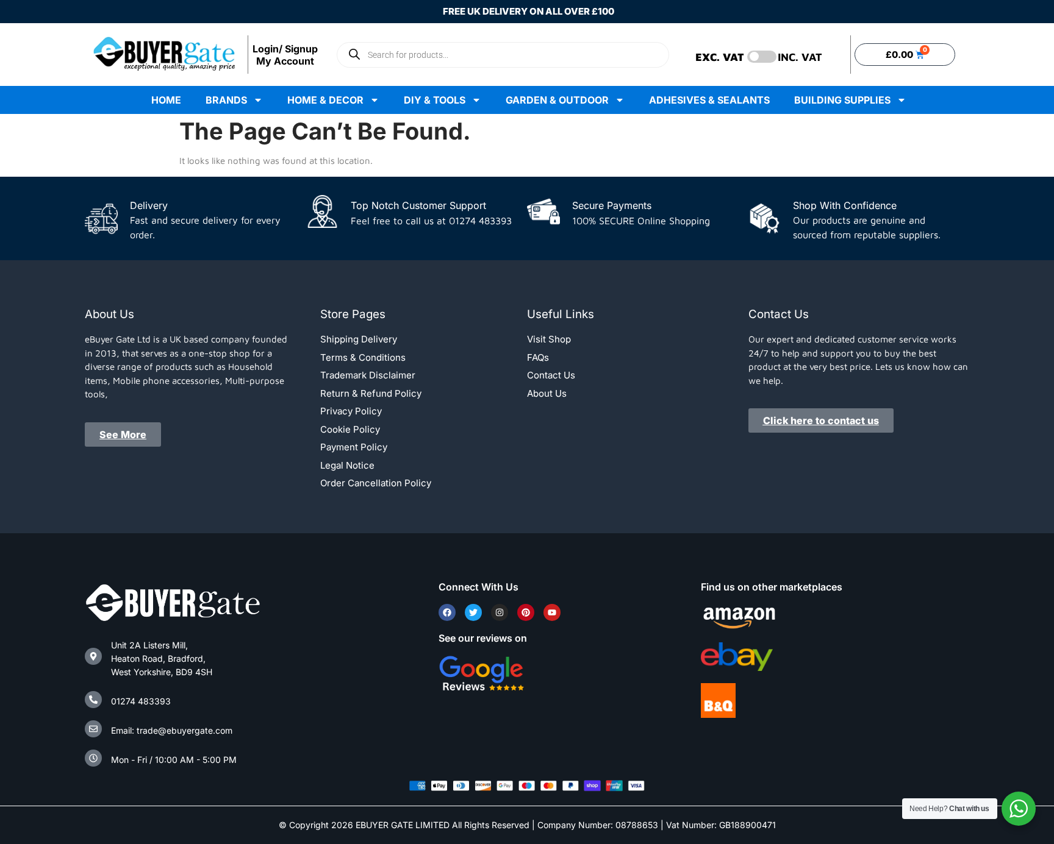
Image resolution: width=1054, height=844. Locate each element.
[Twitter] (473, 612)
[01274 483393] (93, 699)
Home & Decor (325, 100)
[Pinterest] (525, 612)
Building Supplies (842, 100)
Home (166, 100)
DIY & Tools (434, 100)
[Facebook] (447, 612)
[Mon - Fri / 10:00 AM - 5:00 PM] (93, 758)
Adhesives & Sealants (709, 100)
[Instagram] (499, 612)
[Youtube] (552, 612)
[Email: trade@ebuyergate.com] (93, 728)
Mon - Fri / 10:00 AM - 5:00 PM (174, 759)
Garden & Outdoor (557, 100)
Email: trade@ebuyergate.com (171, 730)
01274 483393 (141, 701)
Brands (226, 100)
